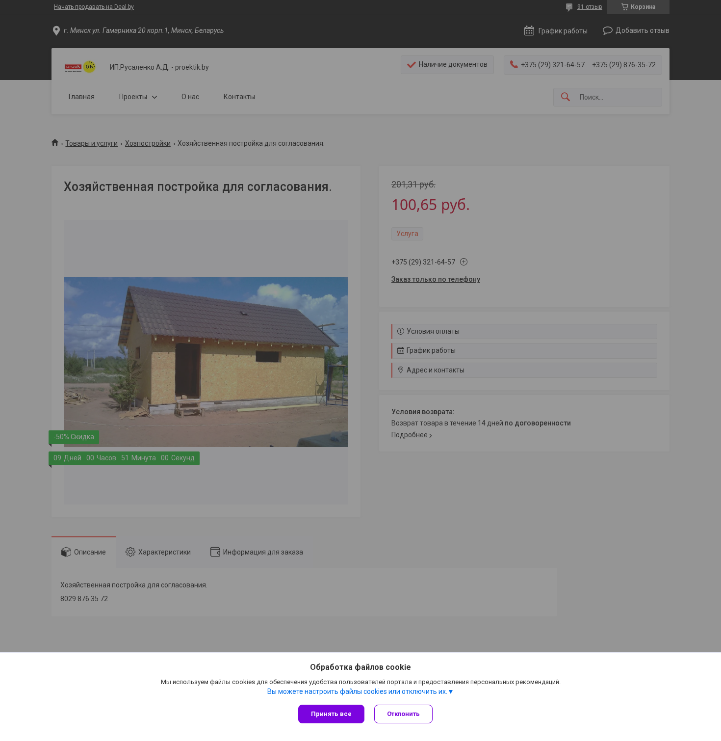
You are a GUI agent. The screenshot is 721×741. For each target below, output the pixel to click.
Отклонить (403, 713)
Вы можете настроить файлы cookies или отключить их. (357, 691)
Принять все (331, 713)
